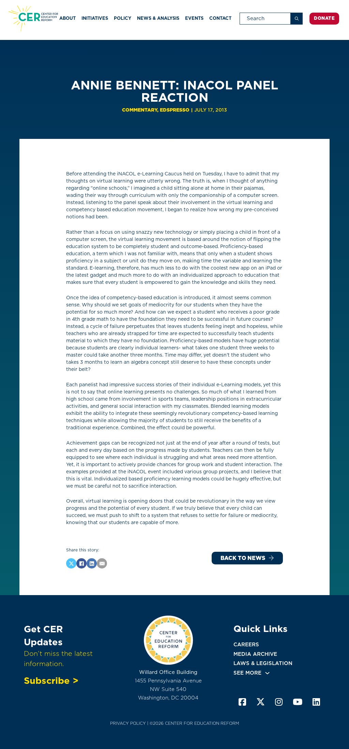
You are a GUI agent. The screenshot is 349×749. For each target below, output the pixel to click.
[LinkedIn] (92, 563)
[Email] (102, 563)
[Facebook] (81, 563)
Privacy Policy (128, 723)
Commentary (139, 110)
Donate (324, 18)
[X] (71, 563)
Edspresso (174, 110)
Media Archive (255, 654)
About (67, 18)
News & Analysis (158, 18)
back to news (243, 558)
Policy (122, 18)
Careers (246, 645)
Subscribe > (51, 680)
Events (194, 18)
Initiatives (94, 18)
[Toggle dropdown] (267, 673)
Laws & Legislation (262, 663)
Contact (220, 18)
